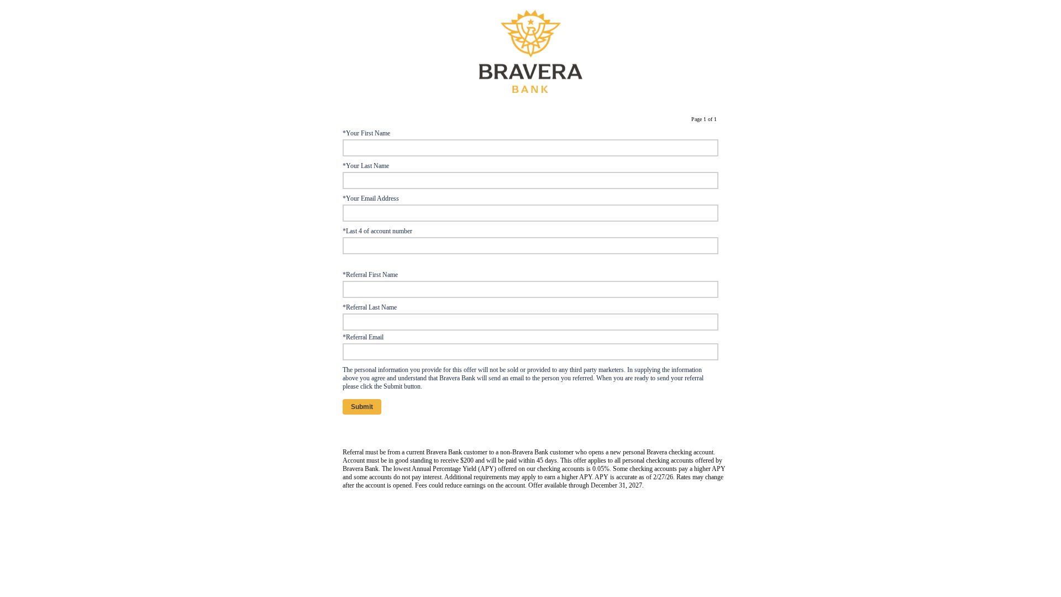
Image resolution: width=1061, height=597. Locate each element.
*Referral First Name (370, 275)
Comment (355, 430)
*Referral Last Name (370, 307)
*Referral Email (363, 337)
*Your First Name (366, 133)
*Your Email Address (371, 198)
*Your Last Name (366, 166)
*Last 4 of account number (377, 231)
